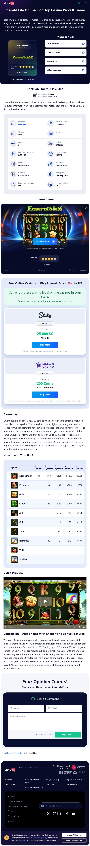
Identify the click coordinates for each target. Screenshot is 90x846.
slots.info (10, 770)
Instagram (54, 813)
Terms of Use (13, 816)
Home (9, 753)
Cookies (23, 840)
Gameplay (52, 61)
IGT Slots (50, 784)
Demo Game (53, 43)
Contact (11, 811)
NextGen (19, 753)
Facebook (60, 813)
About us (12, 796)
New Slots (9, 779)
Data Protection (15, 801)
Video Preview (54, 70)
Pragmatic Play (52, 779)
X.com (48, 813)
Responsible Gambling (18, 806)
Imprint (11, 821)
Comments (18, 79)
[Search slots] (79, 3)
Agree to (45, 735)
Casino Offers (53, 52)
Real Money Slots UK (34, 787)
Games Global (73, 784)
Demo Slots (10, 784)
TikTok (67, 813)
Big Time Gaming (74, 779)
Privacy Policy (48, 735)
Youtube (73, 813)
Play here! (45, 344)
